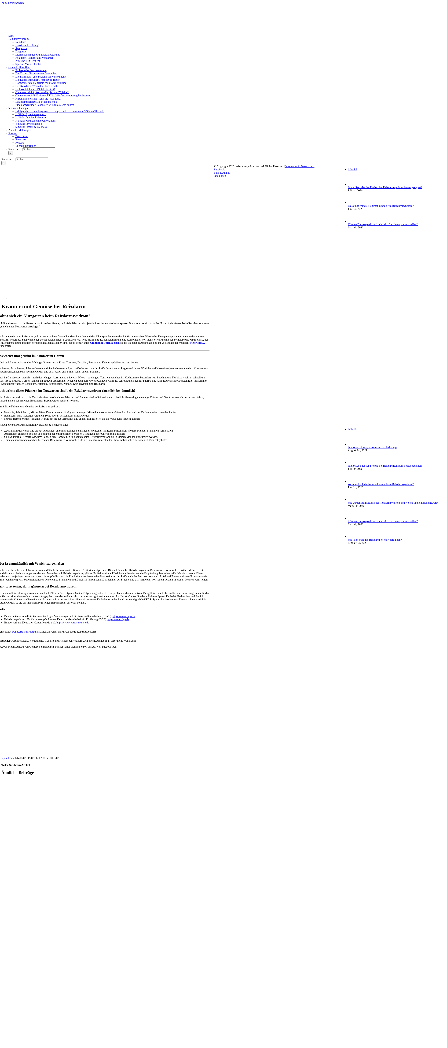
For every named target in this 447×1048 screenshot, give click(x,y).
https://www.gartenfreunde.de (72, 622)
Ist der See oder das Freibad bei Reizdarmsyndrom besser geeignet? (385, 187)
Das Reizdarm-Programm (26, 631)
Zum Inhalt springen (12, 2)
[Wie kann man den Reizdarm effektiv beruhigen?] (353, 536)
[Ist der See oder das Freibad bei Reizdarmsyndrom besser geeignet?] (45, 843)
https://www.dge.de (118, 619)
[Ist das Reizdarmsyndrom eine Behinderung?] (353, 444)
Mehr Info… (197, 342)
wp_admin (7, 758)
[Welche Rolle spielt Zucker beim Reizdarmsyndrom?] (45, 1046)
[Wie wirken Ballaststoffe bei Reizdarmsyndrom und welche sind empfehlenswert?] (353, 499)
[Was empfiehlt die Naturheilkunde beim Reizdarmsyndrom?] (45, 911)
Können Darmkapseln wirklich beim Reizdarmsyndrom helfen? (383, 224)
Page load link (222, 172)
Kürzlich (352, 169)
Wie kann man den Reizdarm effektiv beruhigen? (375, 539)
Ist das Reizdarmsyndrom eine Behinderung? (372, 447)
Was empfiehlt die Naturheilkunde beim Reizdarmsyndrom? (381, 205)
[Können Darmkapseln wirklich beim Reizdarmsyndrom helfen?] (45, 978)
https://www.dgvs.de (124, 616)
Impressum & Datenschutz (299, 166)
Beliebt (352, 429)
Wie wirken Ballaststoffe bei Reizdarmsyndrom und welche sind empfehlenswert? (393, 502)
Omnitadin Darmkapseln (105, 342)
